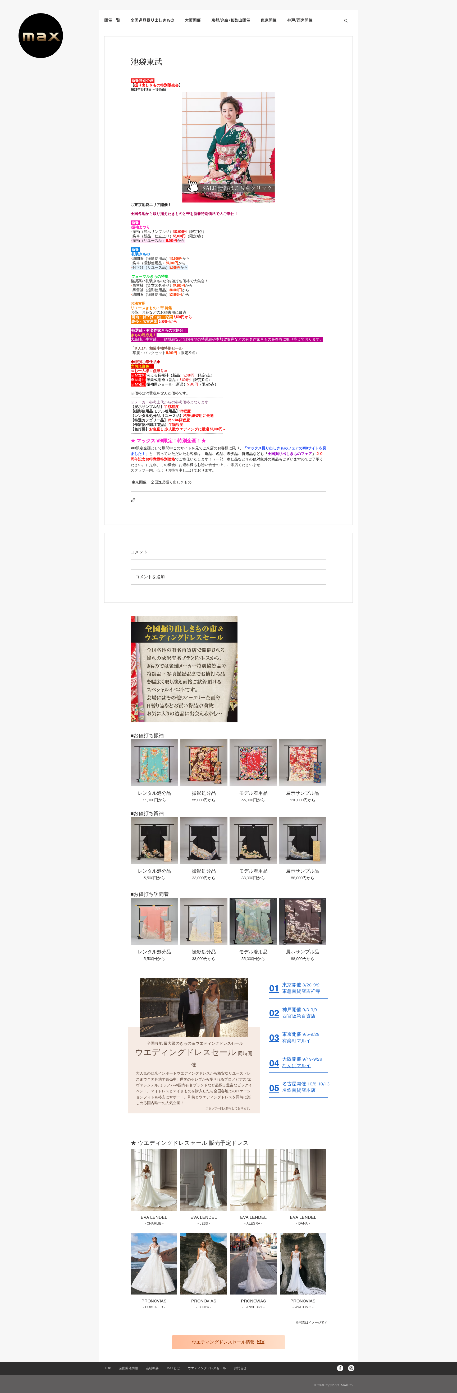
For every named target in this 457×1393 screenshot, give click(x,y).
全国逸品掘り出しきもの (171, 482)
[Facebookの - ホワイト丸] (340, 1368)
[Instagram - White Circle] (351, 1368)
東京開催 (139, 482)
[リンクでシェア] (133, 500)
